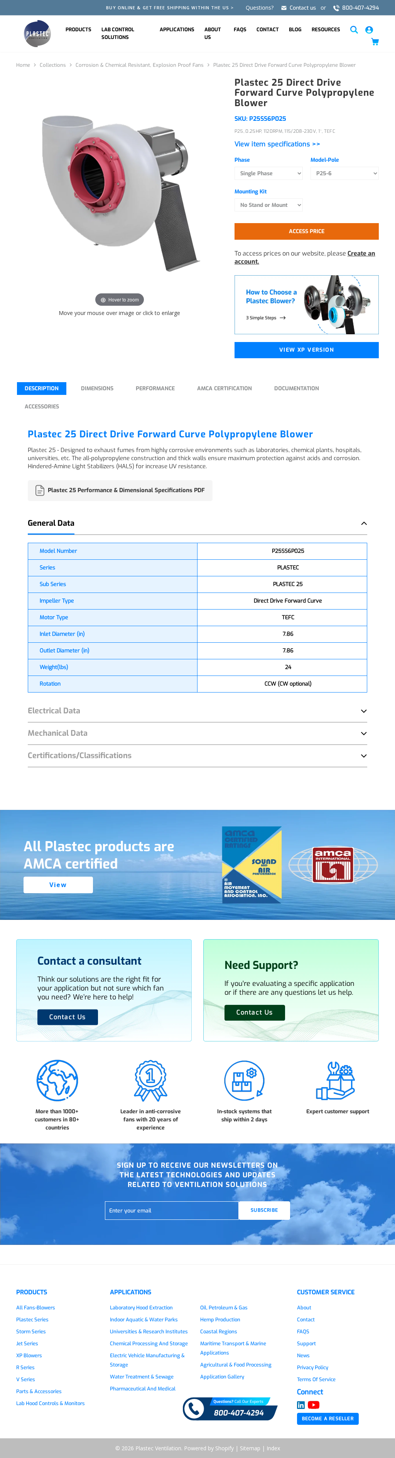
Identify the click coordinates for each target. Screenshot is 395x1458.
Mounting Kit (251, 191)
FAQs (240, 29)
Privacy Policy (312, 1367)
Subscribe (264, 1210)
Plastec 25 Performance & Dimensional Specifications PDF (126, 490)
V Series (25, 1379)
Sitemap (250, 1448)
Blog (295, 29)
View (58, 885)
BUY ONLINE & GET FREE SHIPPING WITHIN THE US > (170, 7)
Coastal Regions (218, 1331)
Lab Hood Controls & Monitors (50, 1403)
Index (273, 1448)
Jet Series (27, 1343)
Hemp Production (220, 1319)
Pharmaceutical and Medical (143, 1388)
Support (306, 1343)
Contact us (303, 8)
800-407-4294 (360, 8)
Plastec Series (32, 1319)
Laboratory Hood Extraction (141, 1307)
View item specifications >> (277, 144)
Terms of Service (316, 1379)
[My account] (369, 29)
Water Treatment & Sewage (142, 1376)
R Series (25, 1367)
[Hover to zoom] (119, 192)
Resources (326, 29)
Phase (242, 160)
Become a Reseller (328, 1419)
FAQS (303, 1331)
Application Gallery (222, 1376)
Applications (177, 29)
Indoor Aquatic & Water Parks (144, 1319)
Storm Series (31, 1331)
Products (78, 29)
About (304, 1307)
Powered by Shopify (209, 1448)
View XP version (306, 350)
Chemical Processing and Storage (149, 1343)
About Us (212, 33)
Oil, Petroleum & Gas (224, 1307)
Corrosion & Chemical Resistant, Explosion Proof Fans (140, 65)
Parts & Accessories (39, 1391)
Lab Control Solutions (117, 33)
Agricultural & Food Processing (236, 1364)
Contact (268, 29)
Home (23, 65)
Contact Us (254, 1012)
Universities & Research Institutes (149, 1331)
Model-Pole (325, 160)
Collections (53, 65)
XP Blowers (29, 1355)
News (303, 1355)
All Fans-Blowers (35, 1307)
